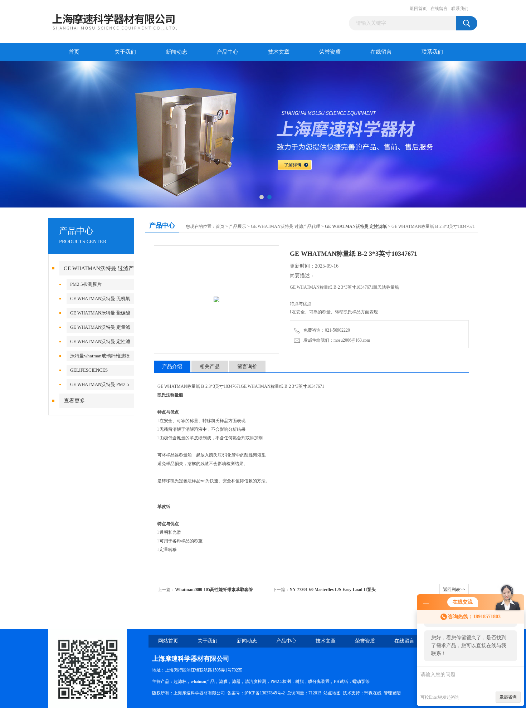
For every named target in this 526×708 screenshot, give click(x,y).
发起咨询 (508, 696)
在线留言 (439, 8)
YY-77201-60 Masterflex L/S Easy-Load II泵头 (332, 589)
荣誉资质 (330, 52)
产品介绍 (172, 366)
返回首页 (418, 8)
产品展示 (237, 226)
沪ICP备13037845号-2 (264, 692)
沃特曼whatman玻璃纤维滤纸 (100, 355)
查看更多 (74, 401)
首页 (74, 52)
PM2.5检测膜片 (86, 284)
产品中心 (227, 52)
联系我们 (459, 8)
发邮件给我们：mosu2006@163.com (335, 340)
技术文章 (278, 52)
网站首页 (168, 641)
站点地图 (332, 692)
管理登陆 (392, 692)
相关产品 (210, 366)
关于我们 (125, 52)
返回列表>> (454, 589)
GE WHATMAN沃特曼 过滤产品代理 (285, 226)
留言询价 (247, 366)
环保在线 (372, 692)
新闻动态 (176, 52)
